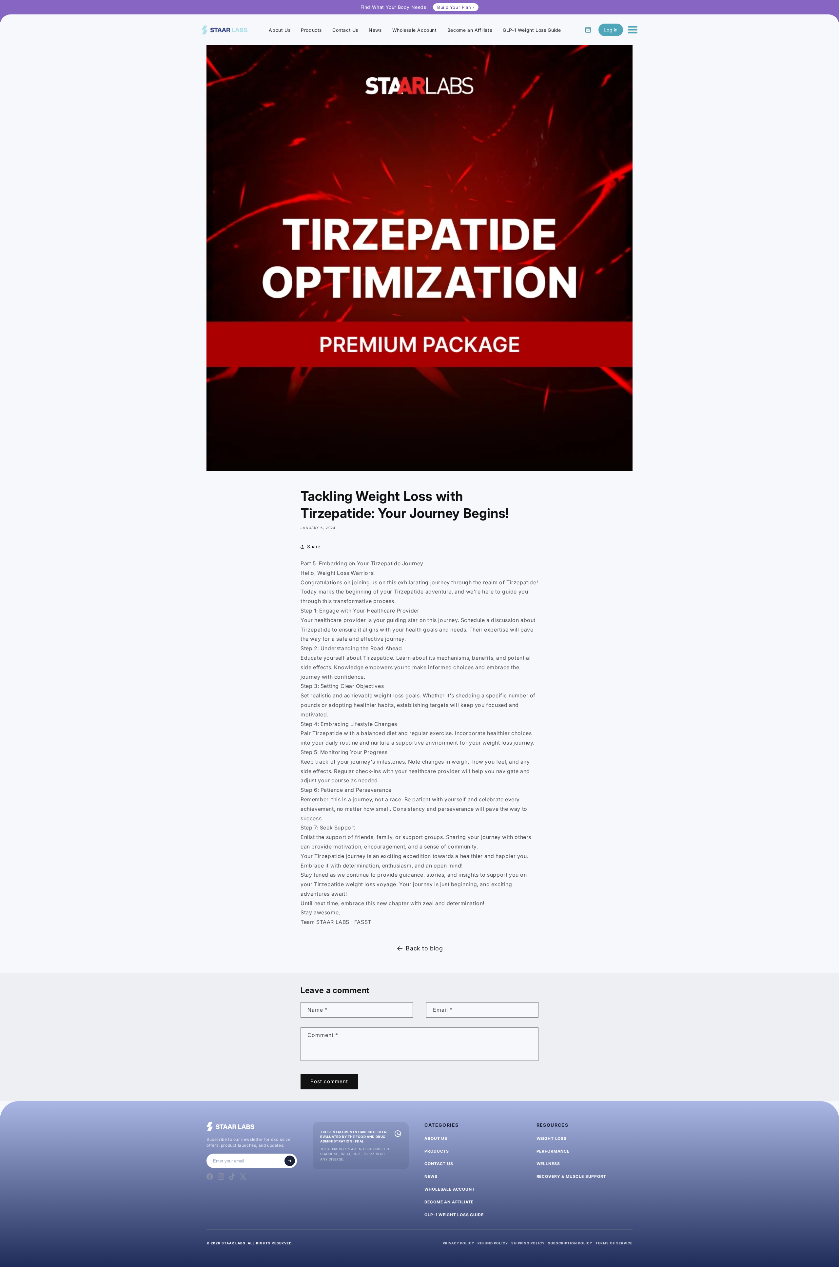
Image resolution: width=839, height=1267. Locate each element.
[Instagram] (221, 1176)
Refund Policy (493, 1243)
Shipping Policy (528, 1243)
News (375, 30)
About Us (279, 30)
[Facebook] (209, 1176)
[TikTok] (232, 1176)
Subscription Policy (570, 1243)
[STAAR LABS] (224, 30)
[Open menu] (632, 29)
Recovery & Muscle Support (571, 1176)
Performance (553, 1151)
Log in (611, 29)
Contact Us (345, 30)
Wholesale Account (414, 30)
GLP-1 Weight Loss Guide (532, 30)
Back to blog (424, 948)
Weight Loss (552, 1138)
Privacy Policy (458, 1243)
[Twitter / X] (243, 1176)
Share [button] (314, 546)
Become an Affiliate (469, 30)
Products (311, 30)
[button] (588, 30)
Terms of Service (614, 1243)
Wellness (548, 1163)
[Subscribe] (289, 1161)
